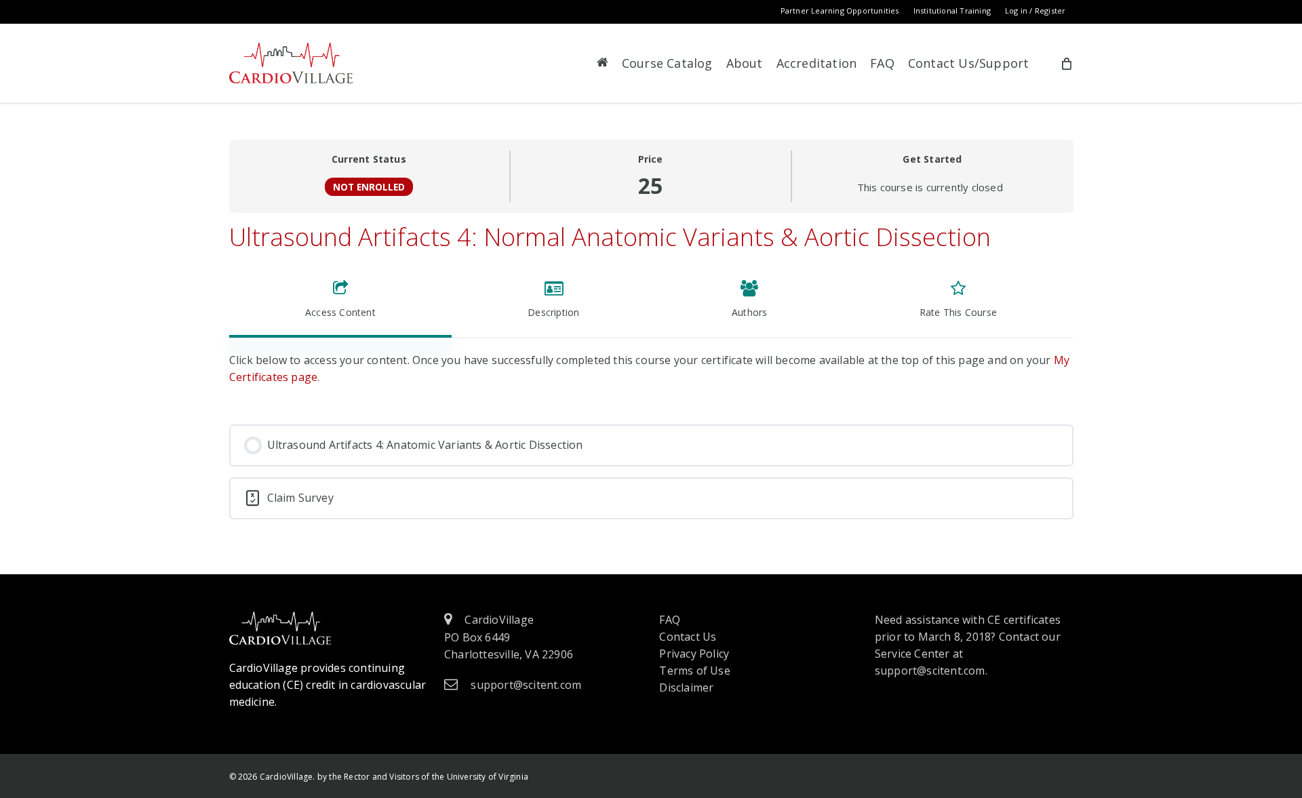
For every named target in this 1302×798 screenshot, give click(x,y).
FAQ (669, 619)
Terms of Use (694, 670)
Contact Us (687, 636)
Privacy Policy (694, 653)
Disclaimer (686, 687)
